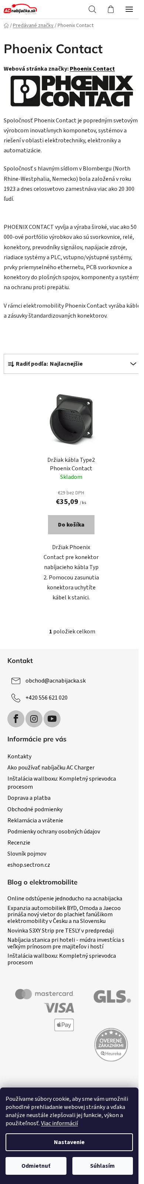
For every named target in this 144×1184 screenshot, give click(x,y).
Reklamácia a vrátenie (35, 820)
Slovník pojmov (26, 854)
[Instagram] (33, 718)
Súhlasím (102, 1166)
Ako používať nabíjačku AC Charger (51, 768)
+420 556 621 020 (46, 698)
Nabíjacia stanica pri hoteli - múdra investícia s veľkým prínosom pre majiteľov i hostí (65, 943)
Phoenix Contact (92, 69)
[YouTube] (52, 718)
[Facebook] (15, 718)
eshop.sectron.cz (28, 865)
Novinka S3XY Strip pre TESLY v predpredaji (60, 931)
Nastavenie (69, 1142)
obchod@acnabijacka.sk (55, 681)
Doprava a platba (29, 798)
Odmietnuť (35, 1166)
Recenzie (18, 843)
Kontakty (19, 756)
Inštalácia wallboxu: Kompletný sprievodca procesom (61, 959)
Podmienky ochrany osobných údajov (53, 832)
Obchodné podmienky (34, 809)
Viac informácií (59, 1123)
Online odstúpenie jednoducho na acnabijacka (64, 899)
